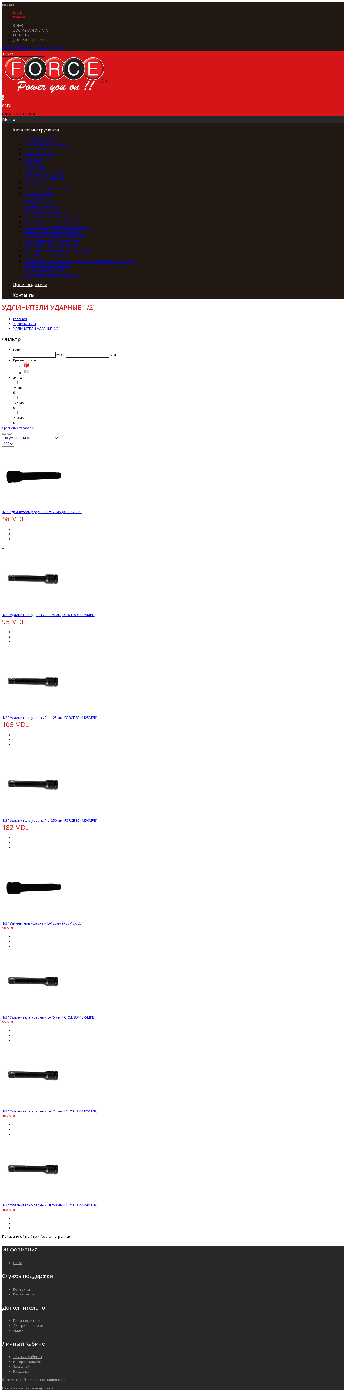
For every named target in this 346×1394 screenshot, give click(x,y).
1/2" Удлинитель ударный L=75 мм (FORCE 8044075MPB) (48, 614)
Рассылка (21, 1371)
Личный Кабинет (27, 1356)
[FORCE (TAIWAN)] (26, 366)
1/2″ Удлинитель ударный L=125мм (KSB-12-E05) (42, 511)
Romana (19, 17)
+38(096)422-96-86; (48, 48)
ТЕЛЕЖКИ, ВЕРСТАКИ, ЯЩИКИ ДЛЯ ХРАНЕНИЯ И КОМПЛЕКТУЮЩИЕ (79, 260)
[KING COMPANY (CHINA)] (26, 372)
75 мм (17, 387)
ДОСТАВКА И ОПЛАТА (30, 30)
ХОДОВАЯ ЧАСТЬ (38, 202)
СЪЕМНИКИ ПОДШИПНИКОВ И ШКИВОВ (57, 226)
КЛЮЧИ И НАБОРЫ (39, 153)
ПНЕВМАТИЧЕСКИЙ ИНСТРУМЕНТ (51, 217)
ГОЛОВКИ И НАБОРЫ (41, 149)
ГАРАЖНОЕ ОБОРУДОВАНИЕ (47, 265)
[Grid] (4, 434)
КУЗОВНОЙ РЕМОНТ (41, 207)
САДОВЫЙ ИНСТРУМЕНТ (44, 270)
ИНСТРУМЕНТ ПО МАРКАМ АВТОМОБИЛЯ (58, 251)
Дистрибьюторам (28, 1325)
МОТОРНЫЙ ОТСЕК (39, 197)
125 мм (18, 402)
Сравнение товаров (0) (18, 428)
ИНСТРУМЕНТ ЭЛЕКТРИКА (45, 255)
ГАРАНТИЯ (21, 35)
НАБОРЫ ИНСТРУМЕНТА (44, 178)
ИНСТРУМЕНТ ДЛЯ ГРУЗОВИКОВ (50, 246)
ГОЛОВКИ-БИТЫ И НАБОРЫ (46, 144)
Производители (27, 1320)
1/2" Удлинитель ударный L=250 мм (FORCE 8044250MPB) (49, 820)
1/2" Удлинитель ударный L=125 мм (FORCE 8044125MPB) (49, 717)
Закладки (21, 1366)
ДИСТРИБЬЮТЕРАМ (28, 40)
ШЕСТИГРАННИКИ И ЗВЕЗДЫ (47, 187)
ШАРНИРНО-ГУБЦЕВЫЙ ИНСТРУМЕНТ (55, 236)
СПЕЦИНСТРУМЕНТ (39, 192)
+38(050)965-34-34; (17, 48)
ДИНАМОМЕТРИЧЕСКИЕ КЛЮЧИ (50, 221)
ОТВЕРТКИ (32, 183)
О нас (17, 1262)
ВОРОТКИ (32, 163)
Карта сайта (23, 1294)
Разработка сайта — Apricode (28, 1388)
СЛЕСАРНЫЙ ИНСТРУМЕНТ (46, 212)
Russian (8, 4)
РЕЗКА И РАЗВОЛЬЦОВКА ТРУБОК (52, 231)
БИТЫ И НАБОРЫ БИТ (41, 139)
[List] (9, 434)
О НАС (18, 25)
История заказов (27, 1361)
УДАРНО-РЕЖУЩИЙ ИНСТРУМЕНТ (52, 241)
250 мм (18, 417)
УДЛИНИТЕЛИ (35, 168)
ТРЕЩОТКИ (33, 158)
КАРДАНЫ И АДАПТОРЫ (43, 173)
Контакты (21, 1289)
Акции (18, 1330)
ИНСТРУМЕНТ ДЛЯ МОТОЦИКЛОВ (51, 275)
